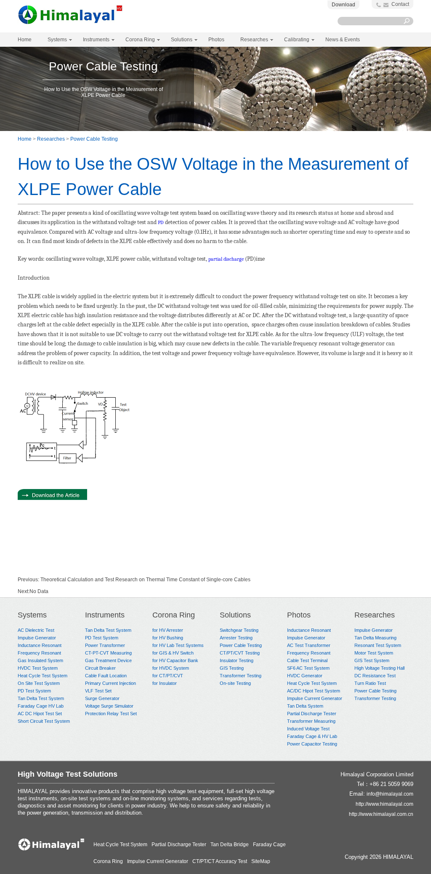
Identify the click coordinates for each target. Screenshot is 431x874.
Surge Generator (102, 698)
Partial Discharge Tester (311, 713)
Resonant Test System (377, 645)
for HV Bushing (167, 637)
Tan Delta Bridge (229, 844)
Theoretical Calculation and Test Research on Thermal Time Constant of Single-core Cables (145, 580)
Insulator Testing (236, 660)
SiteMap (260, 861)
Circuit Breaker (100, 668)
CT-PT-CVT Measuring (108, 652)
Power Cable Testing (94, 139)
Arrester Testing (236, 637)
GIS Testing (232, 668)
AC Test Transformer (308, 645)
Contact (400, 4)
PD (161, 222)
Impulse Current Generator (314, 698)
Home (25, 40)
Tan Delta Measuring (375, 637)
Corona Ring (173, 615)
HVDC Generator (304, 675)
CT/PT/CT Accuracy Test (219, 861)
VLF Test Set (98, 690)
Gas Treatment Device (108, 660)
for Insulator (164, 683)
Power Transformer (105, 645)
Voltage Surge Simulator (109, 705)
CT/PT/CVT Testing (240, 652)
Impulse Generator (37, 637)
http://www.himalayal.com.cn (381, 814)
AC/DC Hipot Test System (313, 690)
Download (343, 5)
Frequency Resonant (39, 652)
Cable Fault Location (106, 675)
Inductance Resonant (39, 645)
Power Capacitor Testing (312, 743)
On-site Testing (235, 683)
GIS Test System (371, 660)
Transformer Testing (240, 675)
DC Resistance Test (375, 675)
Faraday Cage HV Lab (41, 705)
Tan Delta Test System (41, 698)
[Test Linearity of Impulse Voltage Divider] (52, 498)
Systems (32, 615)
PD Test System (34, 690)
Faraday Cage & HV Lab (312, 736)
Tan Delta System (305, 705)
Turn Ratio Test (370, 683)
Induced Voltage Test (308, 728)
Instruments (105, 615)
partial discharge (226, 259)
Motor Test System (373, 652)
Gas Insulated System (40, 660)
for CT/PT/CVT (167, 675)
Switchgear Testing (239, 630)
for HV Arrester (167, 630)
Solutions (235, 615)
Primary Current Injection (110, 683)
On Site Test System (39, 683)
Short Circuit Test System (44, 721)
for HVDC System (170, 668)
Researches (51, 139)
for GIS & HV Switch (173, 652)
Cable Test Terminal (307, 660)
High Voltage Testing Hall (379, 668)
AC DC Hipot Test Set (40, 713)
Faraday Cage (269, 844)
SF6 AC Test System (308, 668)
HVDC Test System (38, 668)
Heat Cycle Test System (42, 675)
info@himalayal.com (390, 794)
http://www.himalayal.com (384, 804)
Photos (299, 615)
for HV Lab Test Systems (178, 645)
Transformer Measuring (311, 721)
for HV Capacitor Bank (175, 660)
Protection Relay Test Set (111, 713)
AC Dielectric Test (36, 630)
